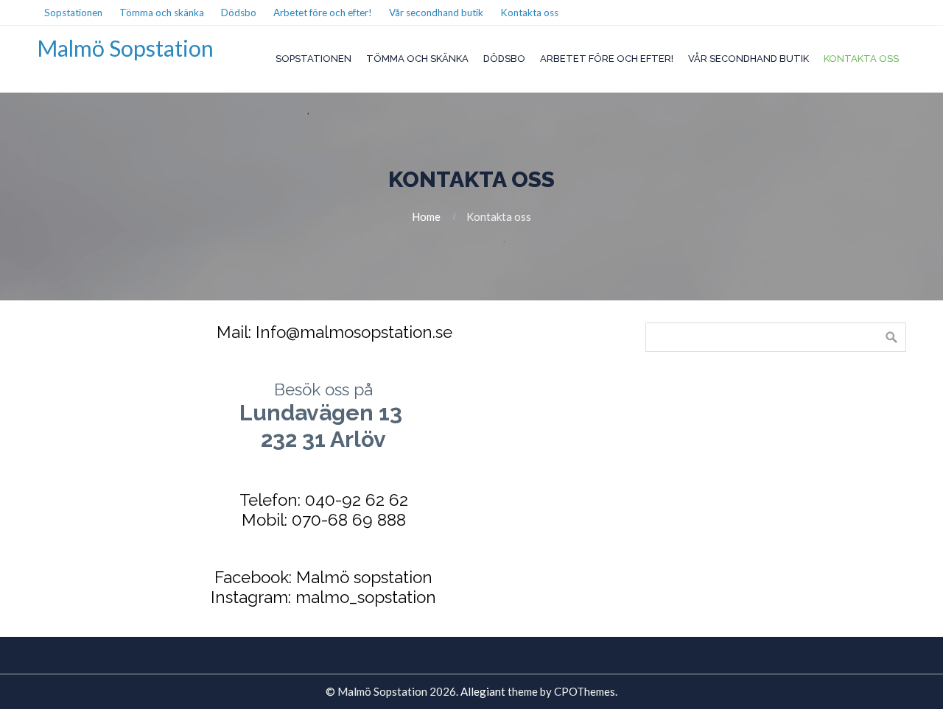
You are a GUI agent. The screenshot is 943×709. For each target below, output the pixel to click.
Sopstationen (313, 58)
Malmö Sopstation (125, 48)
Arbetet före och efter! (606, 58)
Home (426, 216)
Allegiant (482, 691)
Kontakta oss (861, 58)
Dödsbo (504, 58)
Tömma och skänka (417, 58)
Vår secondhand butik (748, 58)
